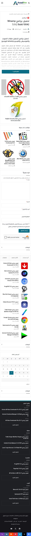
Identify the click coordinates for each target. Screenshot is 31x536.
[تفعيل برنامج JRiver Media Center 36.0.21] (23, 153)
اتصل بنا (20, 521)
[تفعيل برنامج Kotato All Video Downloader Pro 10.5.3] (24, 266)
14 (11, 369)
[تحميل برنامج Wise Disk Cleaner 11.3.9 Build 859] (24, 297)
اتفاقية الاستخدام (8, 521)
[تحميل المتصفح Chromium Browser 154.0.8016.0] (24, 281)
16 (3, 369)
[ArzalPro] (20, 3)
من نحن (15, 521)
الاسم (28, 202)
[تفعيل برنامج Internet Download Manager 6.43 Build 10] (24, 335)
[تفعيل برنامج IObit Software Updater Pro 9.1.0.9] (24, 273)
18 (23, 372)
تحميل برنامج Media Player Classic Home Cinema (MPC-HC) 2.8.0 (23, 143)
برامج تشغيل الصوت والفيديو (16, 14)
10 (27, 369)
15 (7, 369)
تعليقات (4, 257)
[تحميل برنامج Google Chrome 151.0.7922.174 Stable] (24, 320)
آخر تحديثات (26, 257)
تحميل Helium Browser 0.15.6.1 (10, 302)
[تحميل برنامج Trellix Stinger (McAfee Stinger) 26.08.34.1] (24, 312)
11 (23, 369)
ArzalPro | (12, 515)
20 (15, 372)
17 (27, 372)
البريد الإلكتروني (26, 209)
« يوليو (28, 384)
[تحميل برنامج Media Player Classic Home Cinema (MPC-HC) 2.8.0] (23, 136)
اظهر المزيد (16, 71)
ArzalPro (25, 29)
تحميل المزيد (15, 425)
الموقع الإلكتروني (26, 216)
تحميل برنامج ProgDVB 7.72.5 (11, 286)
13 (15, 369)
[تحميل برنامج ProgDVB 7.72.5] (24, 289)
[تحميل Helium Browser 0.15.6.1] (24, 304)
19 (19, 372)
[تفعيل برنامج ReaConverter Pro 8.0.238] (24, 328)
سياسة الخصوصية (15, 524)
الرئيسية (26, 14)
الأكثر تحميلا (15, 257)
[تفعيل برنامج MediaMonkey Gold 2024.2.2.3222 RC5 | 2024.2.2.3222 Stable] (8, 153)
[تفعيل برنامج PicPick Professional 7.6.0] (8, 136)
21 (11, 372)
